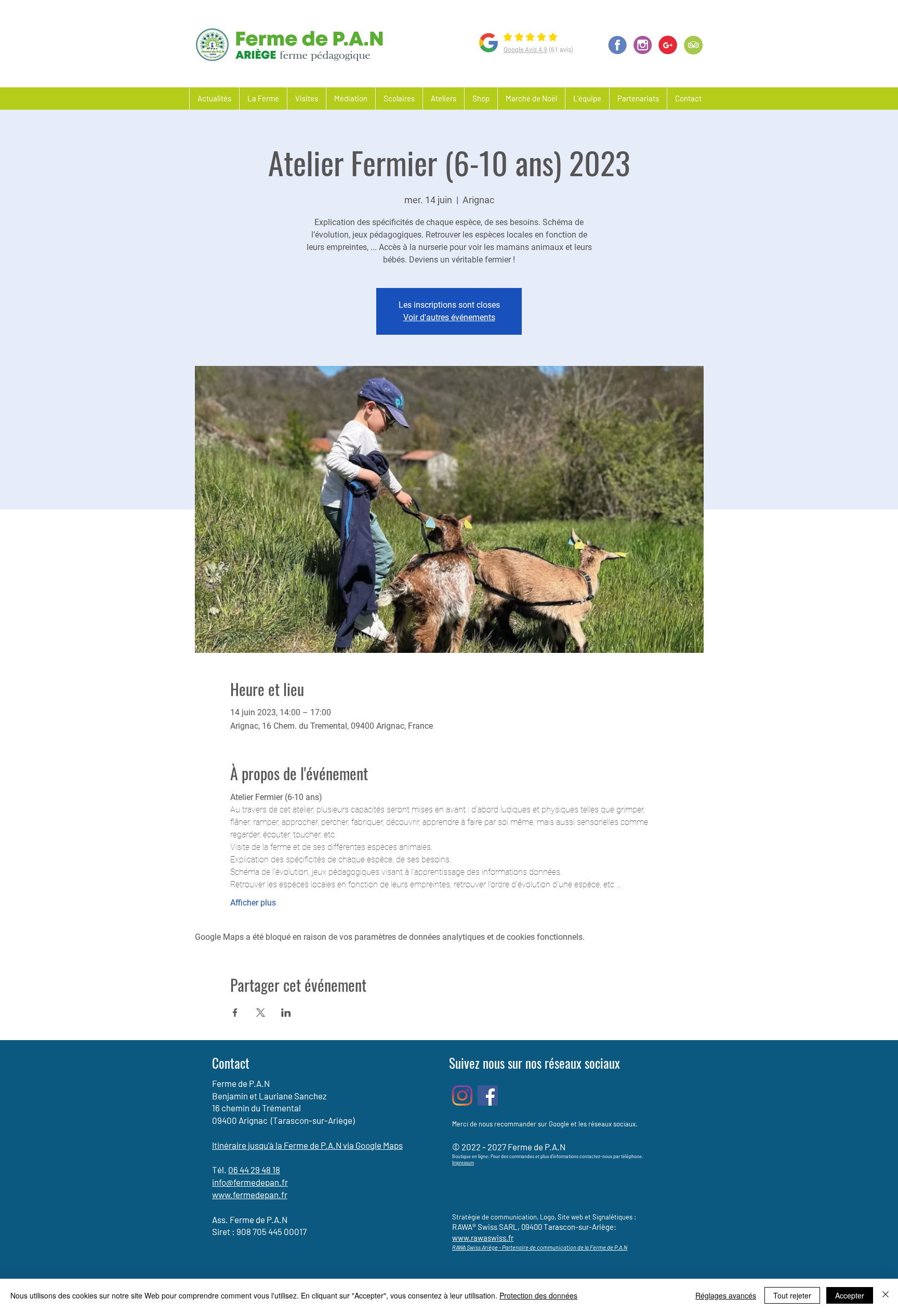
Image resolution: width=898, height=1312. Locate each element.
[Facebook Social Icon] (488, 1095)
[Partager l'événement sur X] (261, 1012)
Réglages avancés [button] (725, 1295)
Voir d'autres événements (449, 317)
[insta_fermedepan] (642, 45)
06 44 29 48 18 (254, 1169)
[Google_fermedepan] (668, 45)
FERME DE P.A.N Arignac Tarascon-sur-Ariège (457, 15)
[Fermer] (885, 1295)
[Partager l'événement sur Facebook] (235, 1012)
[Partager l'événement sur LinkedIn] (286, 1012)
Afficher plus (253, 903)
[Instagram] (462, 1095)
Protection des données (538, 1295)
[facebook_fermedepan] (617, 45)
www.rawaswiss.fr (482, 1237)
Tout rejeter (792, 1295)
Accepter (849, 1295)
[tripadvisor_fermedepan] (693, 45)
